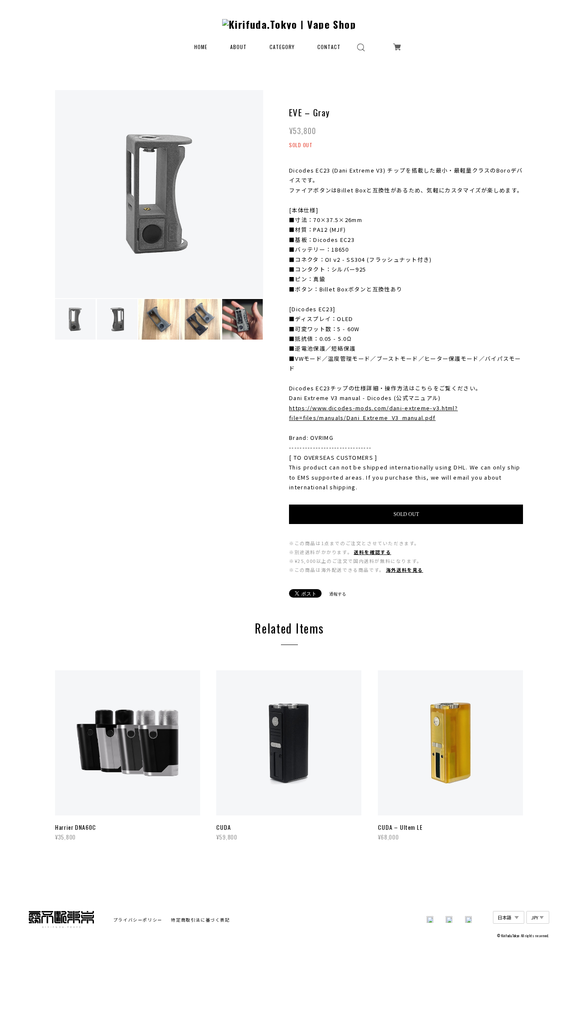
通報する (337, 594)
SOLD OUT (406, 514)
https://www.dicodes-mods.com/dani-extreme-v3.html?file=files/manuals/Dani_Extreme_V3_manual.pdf (373, 413)
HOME (200, 47)
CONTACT (329, 47)
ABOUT (238, 47)
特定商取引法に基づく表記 (200, 919)
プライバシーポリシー (137, 919)
